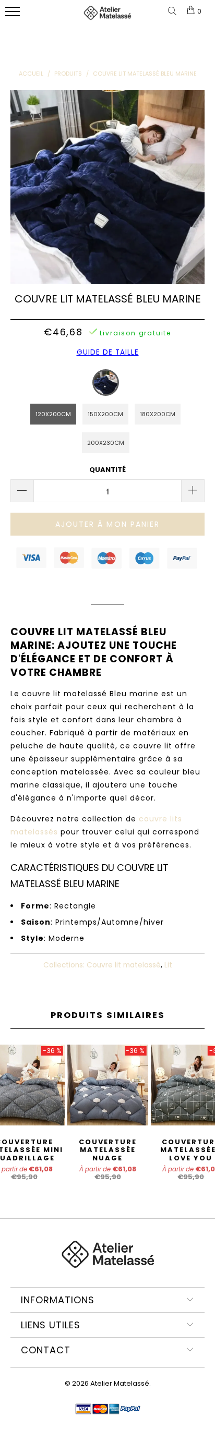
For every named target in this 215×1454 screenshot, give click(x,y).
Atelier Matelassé (119, 1383)
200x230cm (105, 443)
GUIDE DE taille (108, 352)
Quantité (107, 470)
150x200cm (105, 414)
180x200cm (157, 414)
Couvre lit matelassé (124, 965)
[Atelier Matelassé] (107, 17)
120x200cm (53, 414)
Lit (168, 965)
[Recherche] (174, 11)
